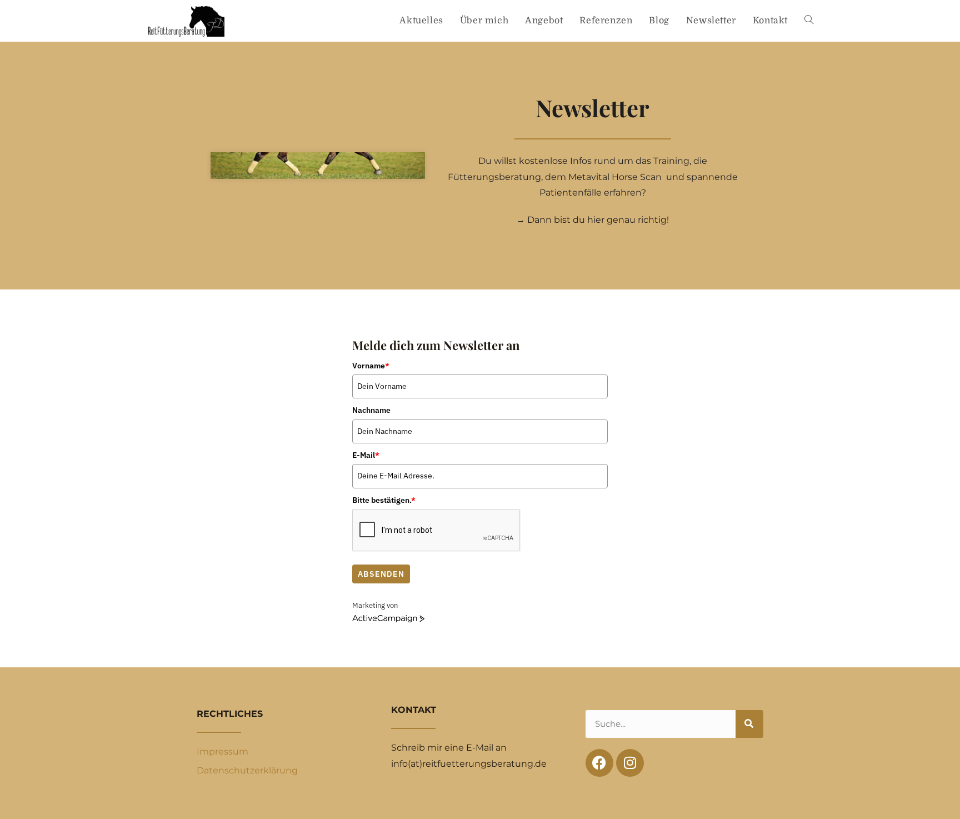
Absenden (381, 574)
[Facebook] (599, 763)
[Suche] (749, 724)
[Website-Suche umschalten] (809, 20)
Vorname (370, 366)
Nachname (371, 410)
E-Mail (365, 455)
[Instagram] (630, 763)
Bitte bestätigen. (384, 500)
